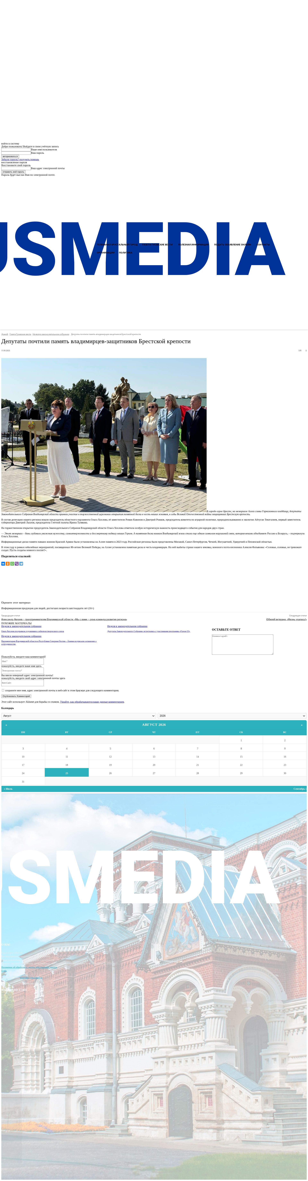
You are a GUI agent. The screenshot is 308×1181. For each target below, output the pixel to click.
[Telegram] (21, 564)
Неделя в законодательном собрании (51, 334)
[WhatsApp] (12, 564)
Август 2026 (154, 725)
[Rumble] (293, 179)
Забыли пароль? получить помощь (20, 159)
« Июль (8, 788)
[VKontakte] (298, 179)
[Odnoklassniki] (304, 179)
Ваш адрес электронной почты (48, 168)
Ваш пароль (37, 153)
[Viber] (17, 564)
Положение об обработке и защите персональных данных (29, 967)
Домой (4, 334)
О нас (4, 971)
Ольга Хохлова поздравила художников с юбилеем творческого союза (32, 631)
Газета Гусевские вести (20, 334)
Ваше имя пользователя (44, 149)
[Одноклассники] (8, 564)
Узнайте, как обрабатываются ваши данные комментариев (92, 701)
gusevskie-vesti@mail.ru (31, 978)
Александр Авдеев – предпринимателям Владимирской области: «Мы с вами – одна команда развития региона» (64, 619)
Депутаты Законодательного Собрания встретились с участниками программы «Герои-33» (148, 631)
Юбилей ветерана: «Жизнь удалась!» (286, 619)
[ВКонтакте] (3, 564)
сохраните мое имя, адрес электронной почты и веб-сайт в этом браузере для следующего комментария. (62, 690)
